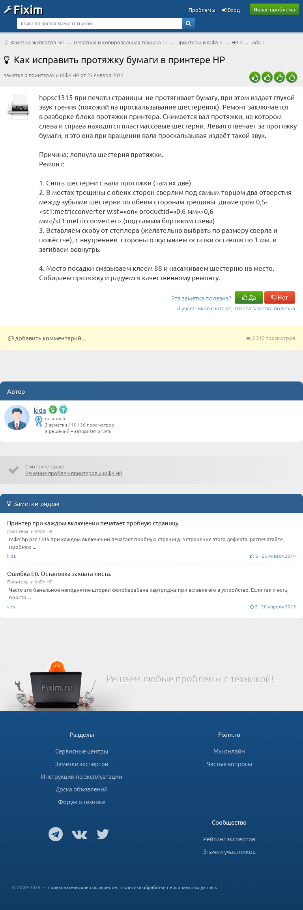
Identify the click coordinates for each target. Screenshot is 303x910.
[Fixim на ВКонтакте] (79, 833)
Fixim (28, 9)
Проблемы (202, 9)
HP (235, 42)
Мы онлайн (229, 751)
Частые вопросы (229, 763)
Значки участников (229, 851)
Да (251, 297)
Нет (282, 297)
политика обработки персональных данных (169, 887)
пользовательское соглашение (82, 887)
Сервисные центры (81, 751)
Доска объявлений (82, 789)
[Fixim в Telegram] (56, 833)
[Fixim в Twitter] (102, 833)
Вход (233, 9)
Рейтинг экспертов (229, 838)
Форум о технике (81, 801)
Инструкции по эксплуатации (81, 776)
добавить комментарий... (50, 338)
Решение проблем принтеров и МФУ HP (73, 473)
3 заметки (56, 424)
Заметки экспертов (33, 42)
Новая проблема (274, 9)
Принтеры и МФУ (197, 42)
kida (256, 42)
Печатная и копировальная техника (117, 42)
